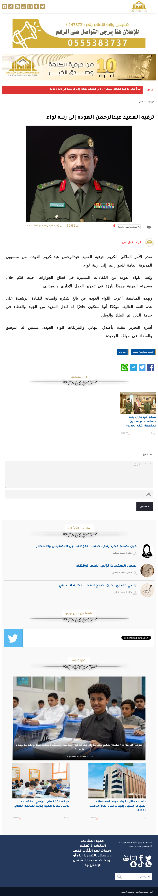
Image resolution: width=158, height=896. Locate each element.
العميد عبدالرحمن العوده (143, 351)
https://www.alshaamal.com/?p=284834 (129, 227)
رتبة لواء (122, 351)
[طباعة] (149, 227)
